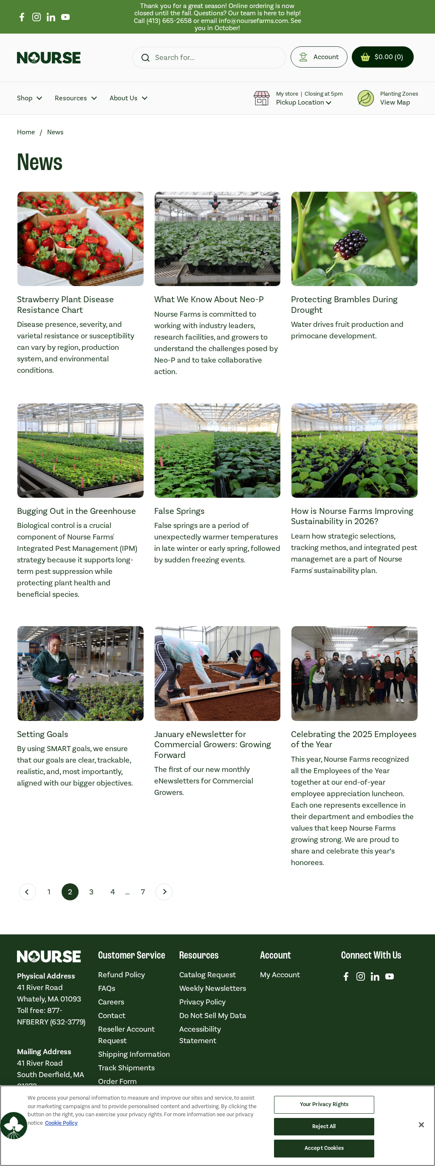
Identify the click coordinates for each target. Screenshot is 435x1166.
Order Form (117, 1081)
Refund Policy (121, 974)
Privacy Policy (202, 1002)
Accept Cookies (324, 1148)
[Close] (421, 1124)
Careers (111, 1002)
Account (326, 57)
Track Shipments (126, 1067)
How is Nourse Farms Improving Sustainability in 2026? (352, 516)
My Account (280, 974)
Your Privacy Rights (324, 1104)
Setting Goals (42, 734)
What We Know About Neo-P (209, 299)
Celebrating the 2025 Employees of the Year (354, 739)
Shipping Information (134, 1054)
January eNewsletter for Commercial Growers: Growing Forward (212, 744)
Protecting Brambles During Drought (344, 304)
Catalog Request (207, 974)
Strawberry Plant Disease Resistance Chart (65, 304)
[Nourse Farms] (49, 58)
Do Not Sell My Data (212, 1015)
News (55, 132)
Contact (111, 1015)
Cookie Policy (61, 1123)
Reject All (324, 1126)
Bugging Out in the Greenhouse (76, 511)
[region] (217, 17)
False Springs (179, 511)
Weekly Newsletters (212, 988)
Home (26, 132)
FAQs (106, 988)
